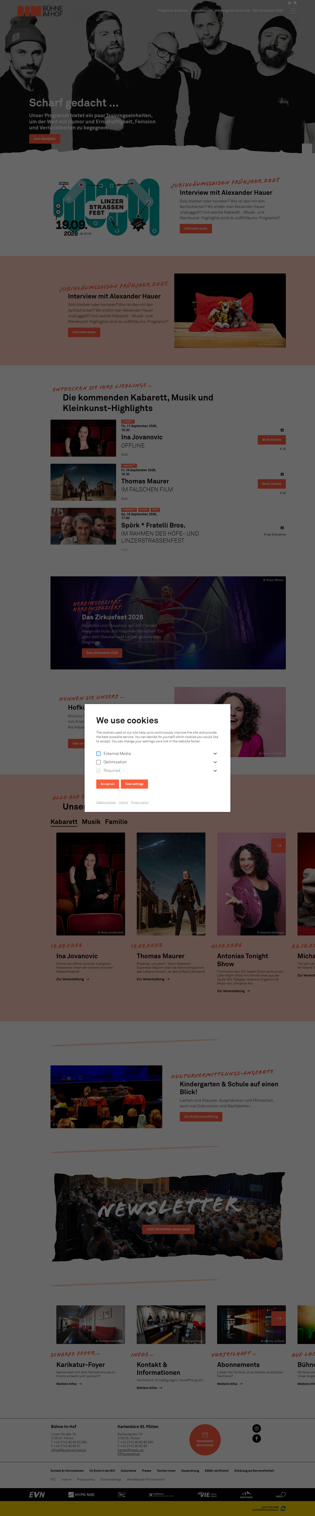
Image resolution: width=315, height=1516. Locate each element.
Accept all (107, 784)
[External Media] (98, 753)
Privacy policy (140, 802)
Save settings (134, 784)
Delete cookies (106, 802)
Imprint (123, 802)
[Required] (98, 771)
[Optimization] (98, 762)
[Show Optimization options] (215, 762)
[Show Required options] (215, 771)
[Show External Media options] (215, 753)
